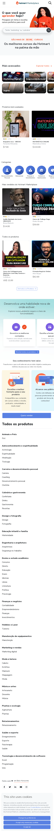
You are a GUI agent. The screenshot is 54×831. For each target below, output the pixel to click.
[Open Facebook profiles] (4, 787)
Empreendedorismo (10, 609)
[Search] (48, 30)
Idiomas (5, 578)
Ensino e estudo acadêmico (15, 558)
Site (4, 768)
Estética (5, 667)
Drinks (5, 500)
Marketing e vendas (11, 647)
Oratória (5, 485)
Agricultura (7, 709)
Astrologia (6, 449)
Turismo (5, 628)
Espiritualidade (8, 453)
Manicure (6, 671)
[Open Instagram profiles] (26, 787)
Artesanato (7, 690)
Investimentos (8, 617)
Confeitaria (6, 496)
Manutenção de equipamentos (17, 636)
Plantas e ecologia (11, 705)
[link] (13, 77)
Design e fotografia (11, 516)
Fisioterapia (7, 744)
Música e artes (9, 686)
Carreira (5, 473)
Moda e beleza (9, 659)
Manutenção (7, 640)
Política (5, 590)
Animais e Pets (9, 434)
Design (5, 520)
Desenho (6, 694)
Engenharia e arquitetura (14, 542)
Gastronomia (7, 504)
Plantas (5, 713)
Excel (4, 760)
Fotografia (6, 524)
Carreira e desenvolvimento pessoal (20, 469)
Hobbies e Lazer (10, 624)
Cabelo (5, 663)
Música (5, 698)
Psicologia (6, 594)
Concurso (6, 562)
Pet (3, 438)
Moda (4, 679)
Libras (4, 582)
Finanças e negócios (12, 601)
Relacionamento (9, 725)
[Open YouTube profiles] (21, 787)
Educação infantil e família (15, 531)
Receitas (6, 508)
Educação (6, 570)
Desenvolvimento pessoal (13, 481)
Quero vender (27, 415)
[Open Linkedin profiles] (15, 787)
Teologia (6, 461)
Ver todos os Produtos (26, 289)
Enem (4, 574)
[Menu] (4, 3)
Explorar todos (42, 66)
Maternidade (7, 535)
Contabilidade (8, 605)
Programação (8, 764)
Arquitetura (7, 546)
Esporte (5, 740)
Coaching (6, 477)
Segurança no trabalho (12, 550)
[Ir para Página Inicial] (27, 3)
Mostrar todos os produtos (26, 352)
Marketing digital (9, 651)
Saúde (5, 748)
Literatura (6, 586)
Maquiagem (7, 675)
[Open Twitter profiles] (10, 787)
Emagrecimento (9, 736)
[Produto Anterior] (2, 125)
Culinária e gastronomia (13, 492)
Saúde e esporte (10, 732)
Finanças (5, 613)
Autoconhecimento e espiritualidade (20, 445)
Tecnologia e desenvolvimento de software (23, 756)
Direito (5, 566)
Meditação (6, 457)
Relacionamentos (10, 721)
